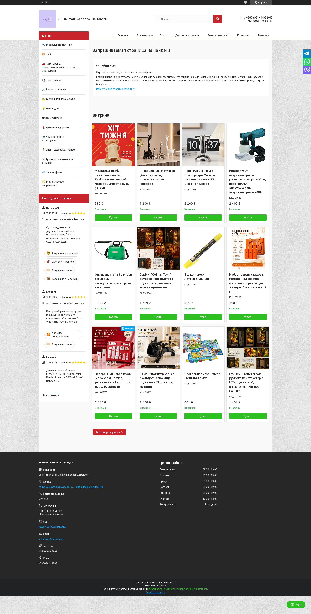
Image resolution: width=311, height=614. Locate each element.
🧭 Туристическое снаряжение (53, 183)
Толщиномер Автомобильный (196, 277)
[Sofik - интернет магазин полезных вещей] (47, 19)
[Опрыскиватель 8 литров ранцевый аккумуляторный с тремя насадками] (113, 248)
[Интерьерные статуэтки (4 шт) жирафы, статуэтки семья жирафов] (158, 144)
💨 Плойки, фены (52, 172)
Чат (298, 604)
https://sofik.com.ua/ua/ (52, 526)
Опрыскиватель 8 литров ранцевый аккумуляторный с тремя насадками (113, 281)
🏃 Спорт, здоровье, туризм (58, 149)
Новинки (263, 35)
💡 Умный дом (50, 108)
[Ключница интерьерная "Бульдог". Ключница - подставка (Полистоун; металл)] (158, 348)
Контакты (243, 35)
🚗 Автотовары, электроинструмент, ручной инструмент (58, 67)
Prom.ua (171, 582)
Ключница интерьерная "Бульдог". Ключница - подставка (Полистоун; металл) (157, 380)
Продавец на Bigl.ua (155, 586)
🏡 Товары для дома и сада (58, 99)
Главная (123, 35)
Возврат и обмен (218, 35)
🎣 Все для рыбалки (54, 89)
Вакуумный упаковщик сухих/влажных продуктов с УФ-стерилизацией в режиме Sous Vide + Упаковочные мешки (64, 316)
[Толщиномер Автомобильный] (203, 248)
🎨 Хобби (47, 54)
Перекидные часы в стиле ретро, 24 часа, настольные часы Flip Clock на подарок (200, 177)
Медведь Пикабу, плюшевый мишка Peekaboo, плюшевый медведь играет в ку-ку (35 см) (112, 179)
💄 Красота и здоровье (56, 127)
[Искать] (217, 19)
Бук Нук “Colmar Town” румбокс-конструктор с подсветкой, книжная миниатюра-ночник (156, 281)
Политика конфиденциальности (191, 589)
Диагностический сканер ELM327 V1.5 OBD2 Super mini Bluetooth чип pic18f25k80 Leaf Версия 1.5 (64, 375)
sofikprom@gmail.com (51, 539)
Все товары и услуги (107, 432)
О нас (162, 35)
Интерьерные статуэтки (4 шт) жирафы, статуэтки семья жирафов (157, 177)
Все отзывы (50, 395)
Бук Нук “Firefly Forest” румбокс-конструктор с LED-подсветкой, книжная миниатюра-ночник (246, 382)
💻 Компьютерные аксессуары (53, 138)
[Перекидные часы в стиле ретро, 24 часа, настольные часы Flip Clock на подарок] (203, 144)
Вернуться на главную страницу (115, 89)
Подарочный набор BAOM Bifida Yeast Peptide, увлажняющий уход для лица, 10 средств (113, 380)
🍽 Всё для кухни (52, 117)
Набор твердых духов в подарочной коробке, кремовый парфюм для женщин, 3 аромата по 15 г (247, 283)
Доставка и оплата (187, 35)
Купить (113, 217)
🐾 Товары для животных (57, 44)
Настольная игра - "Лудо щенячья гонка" (202, 376)
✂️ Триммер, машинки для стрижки (57, 161)
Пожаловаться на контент (160, 589)
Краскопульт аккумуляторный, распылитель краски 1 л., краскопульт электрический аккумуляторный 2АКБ (247, 181)
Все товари (143, 35)
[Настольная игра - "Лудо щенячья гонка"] (203, 348)
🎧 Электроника (51, 80)
